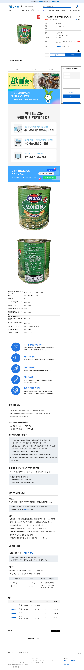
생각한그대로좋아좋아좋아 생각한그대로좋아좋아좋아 (29, 605)
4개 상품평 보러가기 (65, 46)
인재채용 (19, 658)
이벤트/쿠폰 (51, 10)
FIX (30, 664)
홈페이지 (9, 658)
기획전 (22, 10)
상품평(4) (34, 70)
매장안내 (14, 658)
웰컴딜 (32, 10)
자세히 (62, 33)
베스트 (27, 10)
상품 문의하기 (55, 630)
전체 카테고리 (12, 10)
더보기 (78, 653)
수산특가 (38, 10)
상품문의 (51, 70)
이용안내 (23, 658)
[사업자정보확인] (34, 660)
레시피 (57, 10)
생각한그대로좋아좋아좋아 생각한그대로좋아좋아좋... (29, 609)
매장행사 (63, 10)
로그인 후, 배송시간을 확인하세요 (28, 6)
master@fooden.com (47, 662)
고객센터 (78, 10)
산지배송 (45, 10)
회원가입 (74, 10)
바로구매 (73, 55)
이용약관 (28, 658)
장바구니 (57, 55)
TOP (71, 103)
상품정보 (16, 70)
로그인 (70, 10)
